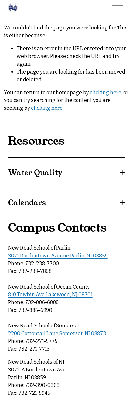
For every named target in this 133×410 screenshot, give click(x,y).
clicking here (105, 92)
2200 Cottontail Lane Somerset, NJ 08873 (57, 333)
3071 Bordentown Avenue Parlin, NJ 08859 (58, 256)
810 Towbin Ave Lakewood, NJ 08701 (50, 294)
